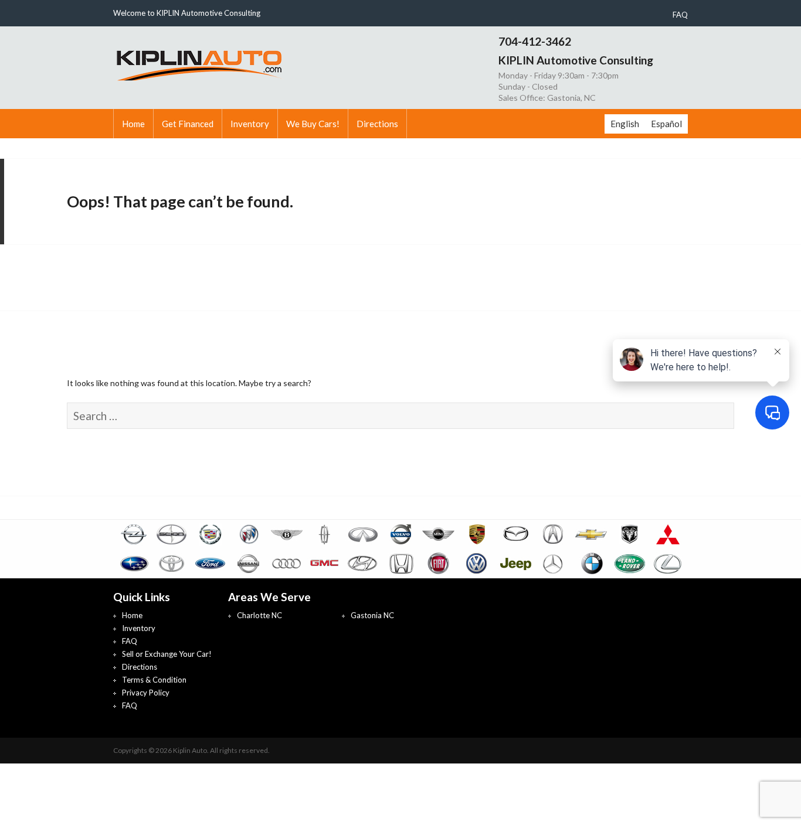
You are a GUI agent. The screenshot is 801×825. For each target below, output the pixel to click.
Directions (377, 123)
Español (666, 123)
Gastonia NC (372, 615)
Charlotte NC (259, 615)
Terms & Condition (154, 679)
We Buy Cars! (313, 123)
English (624, 123)
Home (133, 123)
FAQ (680, 14)
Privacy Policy (145, 692)
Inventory (249, 123)
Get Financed (187, 123)
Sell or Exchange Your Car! (167, 654)
